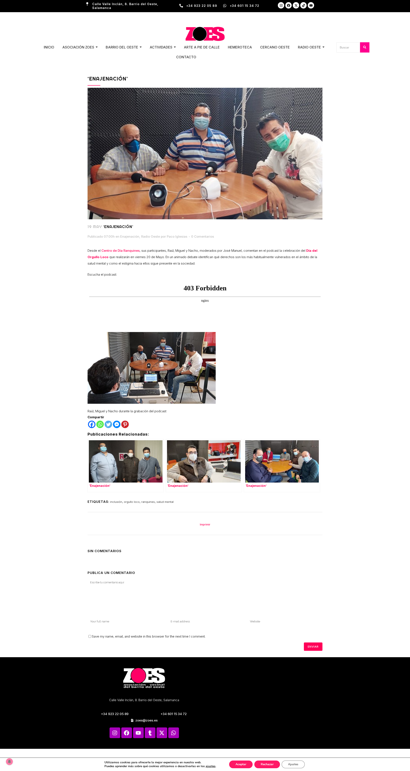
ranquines (148, 501)
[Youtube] (311, 5)
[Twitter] (108, 424)
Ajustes (293, 764)
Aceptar (241, 764)
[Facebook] (288, 5)
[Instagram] (281, 5)
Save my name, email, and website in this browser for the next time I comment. (148, 636)
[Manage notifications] (9, 761)
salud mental (165, 501)
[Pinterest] (125, 424)
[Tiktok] (303, 5)
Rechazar (267, 764)
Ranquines (131, 251)
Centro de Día (112, 251)
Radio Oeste (150, 236)
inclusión (116, 501)
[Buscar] (364, 47)
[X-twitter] (296, 5)
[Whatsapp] (100, 424)
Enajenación (129, 236)
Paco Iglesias (177, 236)
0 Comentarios (202, 236)
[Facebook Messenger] (116, 424)
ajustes (210, 766)
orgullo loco (132, 501)
